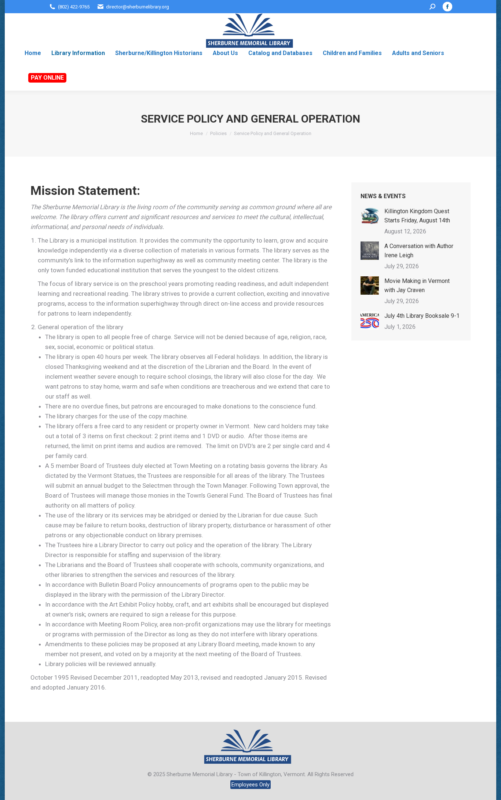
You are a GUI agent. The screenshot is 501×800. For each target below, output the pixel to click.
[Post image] (370, 216)
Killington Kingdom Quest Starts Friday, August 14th (417, 216)
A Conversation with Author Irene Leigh (418, 251)
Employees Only (250, 784)
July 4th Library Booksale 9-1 (422, 315)
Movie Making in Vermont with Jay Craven (417, 285)
